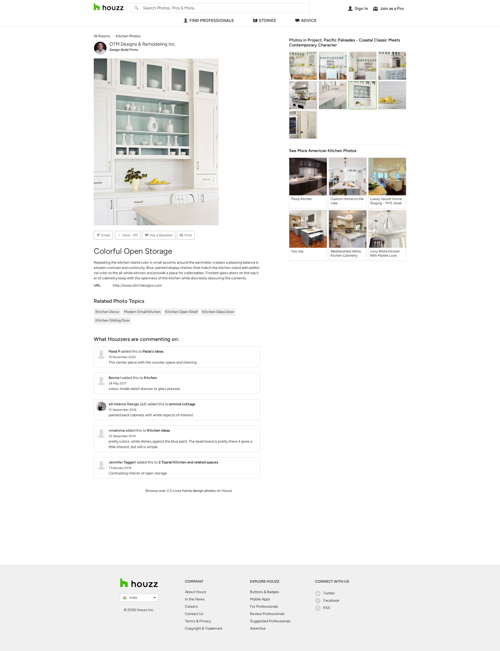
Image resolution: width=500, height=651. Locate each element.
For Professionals (264, 606)
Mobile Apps (260, 599)
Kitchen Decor (107, 312)
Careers (191, 606)
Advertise (258, 628)
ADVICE (308, 20)
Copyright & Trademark (203, 628)
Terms (190, 621)
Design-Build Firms (123, 50)
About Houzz (195, 592)
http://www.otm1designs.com (137, 285)
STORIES (267, 20)
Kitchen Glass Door (218, 312)
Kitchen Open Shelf (181, 312)
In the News (195, 599)
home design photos (199, 491)
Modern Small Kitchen (142, 312)
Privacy (205, 621)
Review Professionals (267, 614)
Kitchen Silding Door (112, 320)
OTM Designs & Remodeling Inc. (142, 44)
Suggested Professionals (270, 621)
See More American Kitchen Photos (322, 150)
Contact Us (194, 614)
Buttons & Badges (264, 592)
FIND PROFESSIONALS (211, 20)
